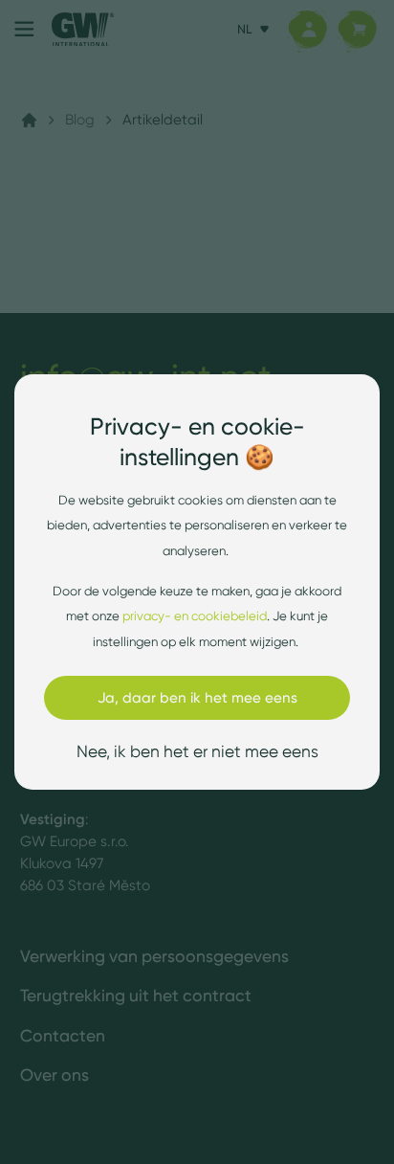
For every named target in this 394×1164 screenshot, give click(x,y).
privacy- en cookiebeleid (194, 615)
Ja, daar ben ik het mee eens (197, 697)
